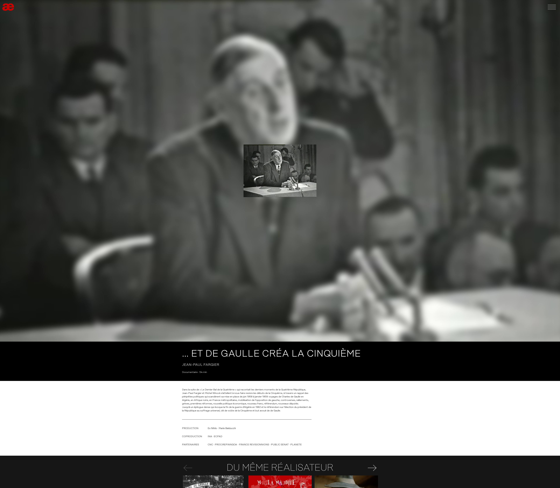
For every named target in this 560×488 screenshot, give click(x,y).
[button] (372, 468)
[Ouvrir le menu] (552, 7)
